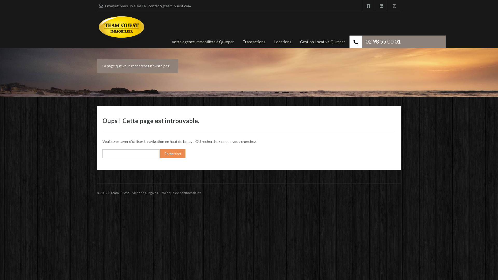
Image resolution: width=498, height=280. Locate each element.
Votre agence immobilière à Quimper (203, 41)
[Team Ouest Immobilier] (123, 31)
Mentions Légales (145, 193)
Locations (282, 41)
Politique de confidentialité (181, 193)
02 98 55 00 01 (383, 41)
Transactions (254, 41)
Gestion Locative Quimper (322, 41)
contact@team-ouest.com (169, 6)
